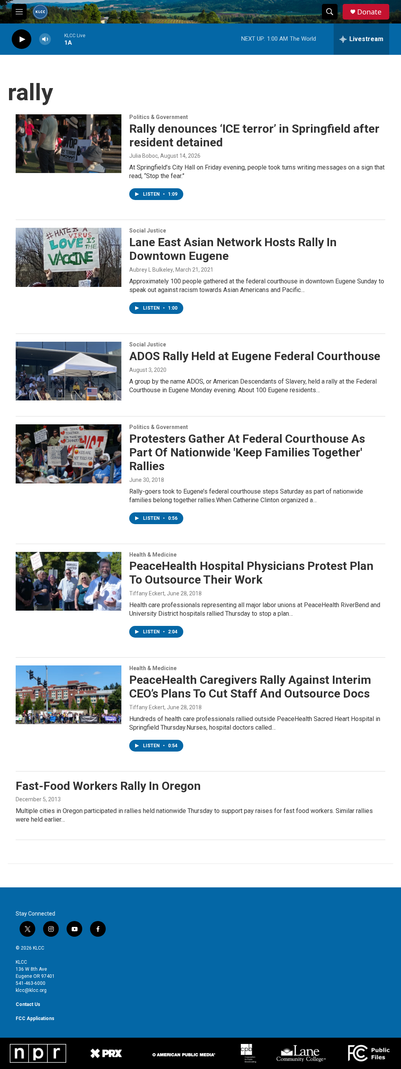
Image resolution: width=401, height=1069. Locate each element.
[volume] (45, 39)
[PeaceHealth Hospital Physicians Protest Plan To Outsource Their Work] (68, 581)
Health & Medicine (153, 555)
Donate (369, 12)
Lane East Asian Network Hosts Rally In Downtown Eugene (233, 249)
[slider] (57, 39)
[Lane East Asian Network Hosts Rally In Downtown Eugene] (68, 257)
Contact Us (28, 1004)
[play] (21, 39)
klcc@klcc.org (31, 990)
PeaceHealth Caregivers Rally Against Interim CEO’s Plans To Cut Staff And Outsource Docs (250, 686)
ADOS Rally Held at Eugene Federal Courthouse (254, 356)
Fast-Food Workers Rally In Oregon (108, 786)
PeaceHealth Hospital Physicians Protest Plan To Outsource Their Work (251, 572)
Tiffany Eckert (146, 593)
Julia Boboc (143, 156)
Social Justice (147, 230)
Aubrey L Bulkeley (151, 270)
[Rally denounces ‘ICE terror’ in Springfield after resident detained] (68, 143)
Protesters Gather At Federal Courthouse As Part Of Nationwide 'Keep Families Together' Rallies (247, 452)
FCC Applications (35, 1018)
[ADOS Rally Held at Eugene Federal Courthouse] (68, 371)
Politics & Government (158, 117)
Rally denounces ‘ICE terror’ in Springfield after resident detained (254, 135)
